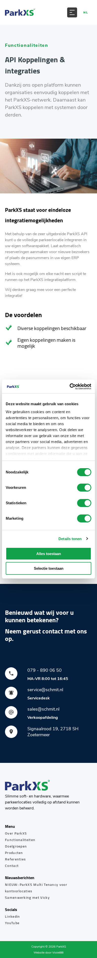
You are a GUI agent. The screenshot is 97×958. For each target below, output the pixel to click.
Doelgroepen (16, 846)
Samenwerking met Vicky (27, 897)
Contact (12, 865)
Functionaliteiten (20, 840)
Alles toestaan (48, 554)
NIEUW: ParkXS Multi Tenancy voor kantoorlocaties (36, 887)
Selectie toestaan (48, 568)
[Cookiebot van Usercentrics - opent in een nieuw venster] (69, 386)
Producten (14, 852)
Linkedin (12, 916)
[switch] (84, 488)
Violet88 (57, 953)
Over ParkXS (16, 833)
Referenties (15, 859)
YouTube (12, 923)
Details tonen (70, 539)
